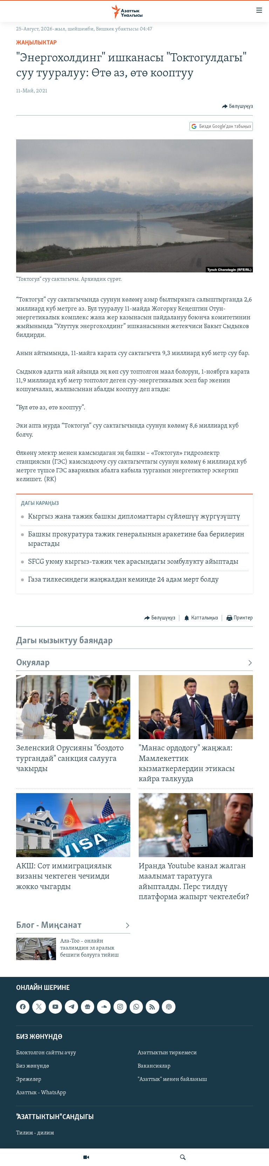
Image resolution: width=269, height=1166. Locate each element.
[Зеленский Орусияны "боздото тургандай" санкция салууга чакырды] (73, 707)
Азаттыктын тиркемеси (167, 1053)
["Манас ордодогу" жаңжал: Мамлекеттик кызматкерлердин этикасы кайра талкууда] (196, 707)
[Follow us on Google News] (87, 1006)
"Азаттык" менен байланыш (172, 1079)
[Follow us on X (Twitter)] (39, 1006)
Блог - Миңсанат (49, 925)
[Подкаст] (168, 1006)
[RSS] (152, 1006)
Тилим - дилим (35, 1133)
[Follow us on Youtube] (55, 1006)
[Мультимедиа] (86, 1157)
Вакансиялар (154, 1066)
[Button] (237, 106)
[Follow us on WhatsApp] (136, 1006)
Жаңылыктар (36, 43)
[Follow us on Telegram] (71, 1006)
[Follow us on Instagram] (120, 1006)
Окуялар (33, 663)
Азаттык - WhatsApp (41, 1093)
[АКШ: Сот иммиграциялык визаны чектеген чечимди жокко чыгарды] (73, 825)
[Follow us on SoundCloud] (103, 1006)
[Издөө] (182, 1157)
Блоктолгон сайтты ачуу (46, 1053)
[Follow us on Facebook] (22, 1006)
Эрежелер (28, 1079)
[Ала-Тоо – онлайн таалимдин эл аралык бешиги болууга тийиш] (36, 949)
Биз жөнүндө (32, 1066)
